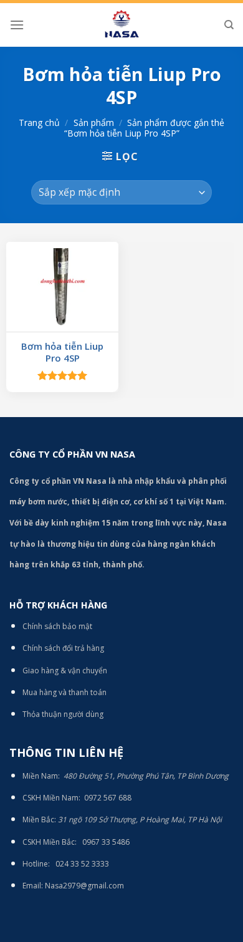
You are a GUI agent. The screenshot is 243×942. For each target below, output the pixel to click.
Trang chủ (39, 122)
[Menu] (16, 24)
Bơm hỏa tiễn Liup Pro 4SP (62, 352)
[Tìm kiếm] (229, 25)
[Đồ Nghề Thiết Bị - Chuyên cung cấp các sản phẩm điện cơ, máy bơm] (121, 25)
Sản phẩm (94, 122)
